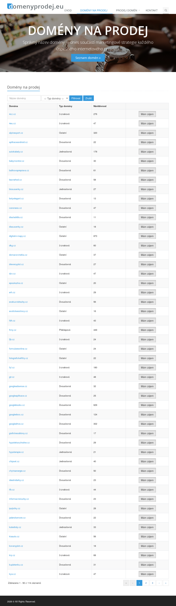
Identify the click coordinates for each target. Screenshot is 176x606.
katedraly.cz (15, 527)
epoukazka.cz (16, 283)
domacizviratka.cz (18, 254)
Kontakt (152, 10)
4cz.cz (12, 114)
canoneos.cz (15, 207)
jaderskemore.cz (17, 517)
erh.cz (12, 292)
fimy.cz (12, 329)
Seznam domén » (88, 58)
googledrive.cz (16, 423)
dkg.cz (12, 245)
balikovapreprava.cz (19, 170)
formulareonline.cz (18, 348)
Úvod (68, 10)
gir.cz (11, 376)
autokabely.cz (16, 151)
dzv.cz (12, 273)
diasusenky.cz (16, 226)
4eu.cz (12, 123)
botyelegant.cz (16, 198)
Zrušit (88, 98)
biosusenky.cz (16, 189)
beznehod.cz (15, 179)
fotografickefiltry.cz (18, 358)
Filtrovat (76, 98)
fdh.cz (12, 320)
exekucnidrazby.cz (18, 301)
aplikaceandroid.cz (18, 142)
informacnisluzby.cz (19, 498)
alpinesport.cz (16, 132)
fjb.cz (12, 339)
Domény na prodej (93, 10)
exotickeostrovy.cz (18, 311)
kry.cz (12, 555)
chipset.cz (14, 461)
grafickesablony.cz (18, 433)
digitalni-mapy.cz (17, 236)
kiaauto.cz (14, 536)
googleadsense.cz (18, 386)
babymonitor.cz (16, 160)
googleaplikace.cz (18, 395)
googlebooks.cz (17, 405)
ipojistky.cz (14, 508)
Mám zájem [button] (147, 114)
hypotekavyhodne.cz (19, 442)
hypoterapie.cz (16, 452)
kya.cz (12, 574)
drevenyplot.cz (16, 264)
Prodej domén (126, 10)
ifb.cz (12, 489)
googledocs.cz (16, 414)
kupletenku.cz (16, 564)
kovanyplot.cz (16, 545)
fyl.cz (12, 367)
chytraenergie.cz (17, 470)
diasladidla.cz (16, 217)
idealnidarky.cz (16, 480)
